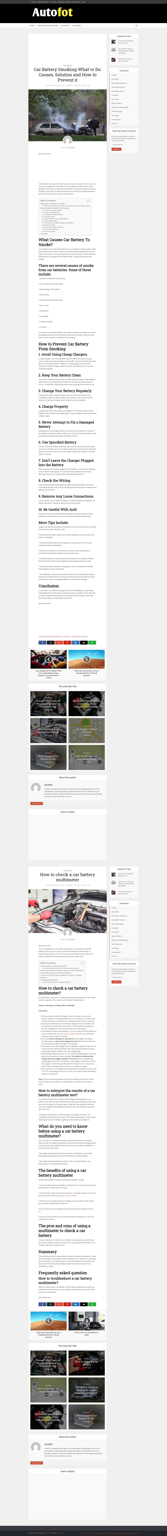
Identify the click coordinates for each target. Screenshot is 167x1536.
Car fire (68, 636)
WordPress (60, 1533)
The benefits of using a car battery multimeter (56, 973)
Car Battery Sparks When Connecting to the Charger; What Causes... (87, 703)
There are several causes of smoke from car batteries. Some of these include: (67, 206)
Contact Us (53, 2)
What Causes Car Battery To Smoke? (53, 204)
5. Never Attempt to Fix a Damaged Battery (56, 219)
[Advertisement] (67, 47)
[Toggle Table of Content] (87, 200)
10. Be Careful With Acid (51, 229)
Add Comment (59, 85)
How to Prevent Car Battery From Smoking (55, 208)
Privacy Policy (76, 2)
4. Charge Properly (49, 216)
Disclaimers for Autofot (64, 2)
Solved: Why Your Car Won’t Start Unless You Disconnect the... (48, 703)
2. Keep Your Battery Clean (52, 212)
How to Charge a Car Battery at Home (86, 757)
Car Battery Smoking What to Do (51, 636)
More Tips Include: (50, 231)
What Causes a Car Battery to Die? (48, 757)
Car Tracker (76, 25)
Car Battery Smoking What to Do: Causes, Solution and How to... (87, 1390)
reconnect (72, 1031)
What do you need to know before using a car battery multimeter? (62, 970)
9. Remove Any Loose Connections (54, 227)
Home (32, 25)
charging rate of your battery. (66, 1196)
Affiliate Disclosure (43, 2)
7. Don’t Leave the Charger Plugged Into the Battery (59, 223)
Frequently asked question (49, 980)
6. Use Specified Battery (51, 221)
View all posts (36, 803)
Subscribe (116, 149)
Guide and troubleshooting (47, 25)
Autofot (69, 85)
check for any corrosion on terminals (70, 1034)
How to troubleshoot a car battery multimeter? (57, 982)
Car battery (65, 25)
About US (34, 2)
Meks (47, 1533)
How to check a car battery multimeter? (54, 966)
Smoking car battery (80, 636)
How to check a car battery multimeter (48, 731)
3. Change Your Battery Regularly (53, 214)
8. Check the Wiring (49, 225)
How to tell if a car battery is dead (81, 1524)
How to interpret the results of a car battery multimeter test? (61, 968)
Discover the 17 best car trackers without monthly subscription (126, 51)
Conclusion (44, 233)
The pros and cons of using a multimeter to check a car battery (61, 975)
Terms (83, 2)
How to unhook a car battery (86, 1363)
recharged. (64, 1188)
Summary (44, 977)
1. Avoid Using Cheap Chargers (53, 210)
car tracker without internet (86, 731)
